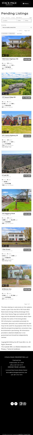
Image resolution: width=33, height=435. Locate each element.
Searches (8, 17)
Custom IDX (8, 347)
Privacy (3, 349)
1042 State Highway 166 (10, 59)
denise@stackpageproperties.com (16, 372)
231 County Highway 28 (10, 136)
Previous (23, 30)
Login (30, 17)
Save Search (19, 17)
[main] (16, 175)
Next (31, 30)
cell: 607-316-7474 (16, 374)
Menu (26, 3)
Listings (13, 17)
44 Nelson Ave (6, 289)
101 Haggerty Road (8, 214)
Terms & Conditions (13, 349)
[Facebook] (12, 404)
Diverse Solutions (21, 347)
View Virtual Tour (6, 147)
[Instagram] (15, 404)
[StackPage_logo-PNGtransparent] (9, 3)
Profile (2, 17)
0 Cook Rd (6, 175)
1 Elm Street (7, 250)
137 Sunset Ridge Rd (9, 97)
